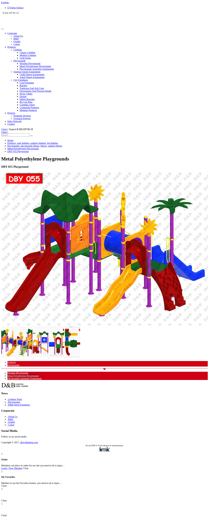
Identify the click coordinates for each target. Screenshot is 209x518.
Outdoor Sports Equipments (26, 71)
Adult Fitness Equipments (32, 77)
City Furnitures (20, 80)
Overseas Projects (22, 118)
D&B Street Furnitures (18, 405)
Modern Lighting (28, 55)
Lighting (17, 49)
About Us (18, 36)
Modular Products (28, 110)
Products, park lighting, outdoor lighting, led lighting (32, 143)
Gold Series (25, 58)
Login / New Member (11, 468)
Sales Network (14, 121)
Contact (11, 124)
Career (16, 44)
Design (23, 96)
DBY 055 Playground (18, 151)
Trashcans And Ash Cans (32, 88)
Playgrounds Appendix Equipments (37, 69)
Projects (11, 113)
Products (11, 47)
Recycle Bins (26, 102)
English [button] (5, 2)
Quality (17, 41)
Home (10, 140)
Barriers (23, 85)
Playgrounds (19, 60)
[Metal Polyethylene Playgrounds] (104, 324)
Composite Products (29, 107)
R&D (16, 38)
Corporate (12, 33)
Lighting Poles (14, 399)
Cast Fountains (27, 82)
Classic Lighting (27, 52)
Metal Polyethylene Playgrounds (35, 66)
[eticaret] (104, 449)
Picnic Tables (26, 93)
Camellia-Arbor (27, 104)
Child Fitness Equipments (32, 74)
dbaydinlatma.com (29, 442)
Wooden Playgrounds (30, 63)
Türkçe (20, 7)
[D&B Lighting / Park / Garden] (21, 25)
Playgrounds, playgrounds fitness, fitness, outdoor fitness (34, 146)
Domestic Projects (22, 115)
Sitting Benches (27, 99)
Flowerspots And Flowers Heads (35, 91)
